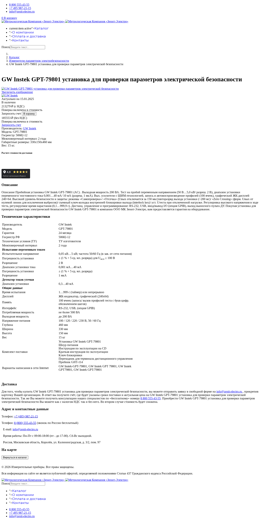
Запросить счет (11, 113)
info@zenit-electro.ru (22, 11)
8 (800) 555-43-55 (25, 422)
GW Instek (29, 128)
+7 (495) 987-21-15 (26, 416)
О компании (23, 32)
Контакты (20, 40)
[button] (9, 18)
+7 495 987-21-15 (20, 8)
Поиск (6, 47)
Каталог (41, 28)
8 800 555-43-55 (19, 4)
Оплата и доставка (29, 36)
